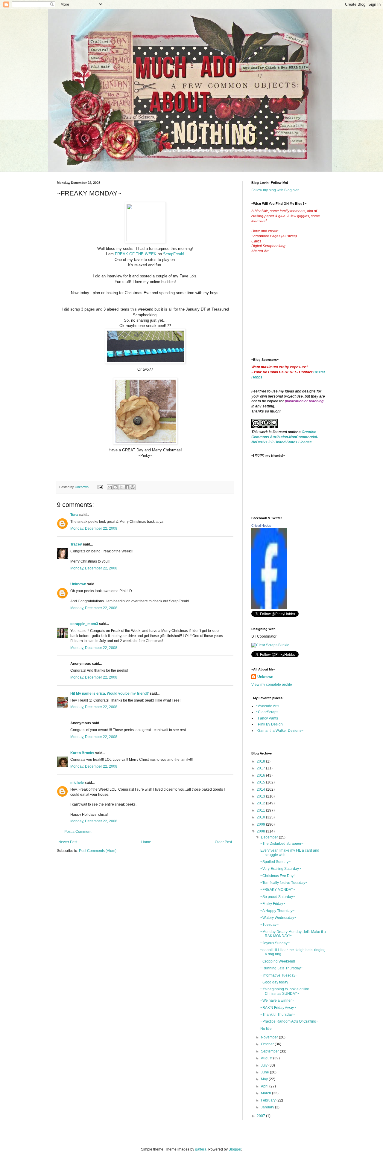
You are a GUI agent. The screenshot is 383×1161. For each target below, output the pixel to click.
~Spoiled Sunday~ (275, 862)
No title (266, 1028)
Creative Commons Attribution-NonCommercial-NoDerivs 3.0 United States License (284, 437)
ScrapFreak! (173, 254)
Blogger (235, 1149)
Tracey (76, 544)
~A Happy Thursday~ (277, 911)
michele (77, 782)
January (268, 1107)
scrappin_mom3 (84, 624)
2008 (261, 831)
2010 (261, 817)
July (264, 1065)
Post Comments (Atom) (97, 851)
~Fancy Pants (267, 718)
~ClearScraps (267, 712)
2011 (261, 810)
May (265, 1079)
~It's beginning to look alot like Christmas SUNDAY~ (284, 991)
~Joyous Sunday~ (275, 943)
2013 (261, 796)
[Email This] (110, 487)
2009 (261, 824)
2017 (261, 768)
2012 (261, 803)
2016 (261, 775)
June (265, 1072)
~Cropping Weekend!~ (278, 961)
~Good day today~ (275, 982)
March (266, 1093)
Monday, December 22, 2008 (93, 528)
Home (146, 842)
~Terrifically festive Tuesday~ (283, 883)
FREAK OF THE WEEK (135, 254)
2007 (261, 1116)
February (268, 1100)
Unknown (78, 584)
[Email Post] (100, 487)
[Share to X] (121, 487)
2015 (261, 782)
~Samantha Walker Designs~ (279, 730)
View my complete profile (271, 684)
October (268, 1044)
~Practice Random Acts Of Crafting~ (289, 1021)
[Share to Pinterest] (133, 487)
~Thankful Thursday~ (277, 1014)
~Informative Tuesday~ (278, 975)
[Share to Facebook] (127, 487)
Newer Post (67, 842)
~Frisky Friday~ (272, 904)
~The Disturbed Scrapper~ (281, 843)
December (270, 837)
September (270, 1051)
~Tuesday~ (269, 924)
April (265, 1086)
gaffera (200, 1149)
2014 (261, 789)
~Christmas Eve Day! (277, 876)
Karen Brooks (82, 753)
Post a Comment (77, 831)
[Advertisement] (296, 310)
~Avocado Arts (267, 706)
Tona (74, 515)
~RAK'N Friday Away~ (278, 1008)
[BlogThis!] (115, 487)
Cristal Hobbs (261, 525)
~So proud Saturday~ (277, 897)
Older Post (223, 842)
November (270, 1037)
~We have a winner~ (277, 1000)
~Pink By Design (269, 724)
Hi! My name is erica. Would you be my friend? (109, 693)
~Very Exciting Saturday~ (280, 869)
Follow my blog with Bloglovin (275, 190)
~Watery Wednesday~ (278, 918)
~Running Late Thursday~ (281, 968)
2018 (261, 761)
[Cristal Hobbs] (269, 608)
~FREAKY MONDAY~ (277, 889)
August (267, 1058)
